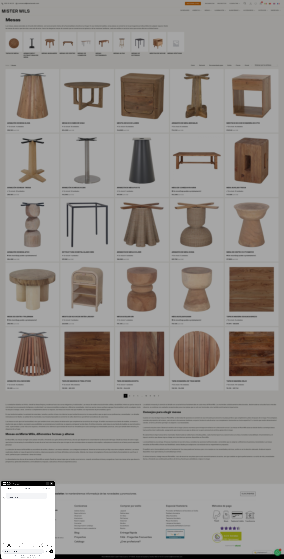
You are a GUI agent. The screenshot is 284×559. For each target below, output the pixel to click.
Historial (28, 488)
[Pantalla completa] (47, 483)
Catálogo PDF (47, 545)
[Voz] (46, 552)
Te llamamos (45, 488)
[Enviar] (51, 551)
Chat (10, 488)
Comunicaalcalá (32, 557)
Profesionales (15, 545)
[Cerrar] (51, 483)
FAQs (5, 545)
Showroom (26, 545)
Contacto (36, 545)
